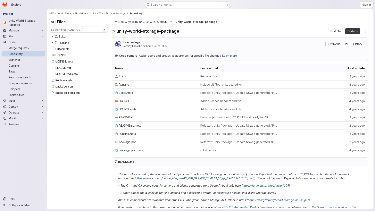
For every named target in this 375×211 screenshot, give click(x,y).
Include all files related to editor (221, 84)
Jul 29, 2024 (161, 46)
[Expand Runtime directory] (52, 42)
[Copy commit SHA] (346, 44)
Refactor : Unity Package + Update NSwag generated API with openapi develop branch (239, 92)
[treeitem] (79, 36)
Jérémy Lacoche (132, 46)
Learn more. (230, 55)
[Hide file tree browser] (52, 22)
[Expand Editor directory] (52, 36)
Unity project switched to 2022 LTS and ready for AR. (234, 117)
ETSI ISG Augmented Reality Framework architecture (256, 207)
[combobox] (78, 30)
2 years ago (357, 76)
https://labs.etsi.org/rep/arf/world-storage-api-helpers (274, 200)
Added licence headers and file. (221, 101)
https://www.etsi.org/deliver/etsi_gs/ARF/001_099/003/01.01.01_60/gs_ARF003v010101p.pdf (195, 178)
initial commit (208, 150)
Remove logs (131, 42)
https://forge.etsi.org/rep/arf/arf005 (266, 185)
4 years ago (357, 101)
